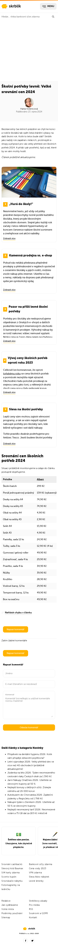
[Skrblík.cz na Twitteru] (32, 940)
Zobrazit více (9, 238)
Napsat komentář (15, 629)
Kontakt (33, 917)
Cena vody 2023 (37, 868)
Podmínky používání (11, 913)
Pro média (34, 905)
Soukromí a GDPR (38, 913)
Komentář (9, 694)
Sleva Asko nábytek (39, 877)
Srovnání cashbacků (11, 864)
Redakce (5, 901)
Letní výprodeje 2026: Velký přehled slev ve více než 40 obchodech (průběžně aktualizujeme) (30, 765)
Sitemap (5, 917)
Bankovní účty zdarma (40, 864)
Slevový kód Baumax (12, 868)
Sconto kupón (8, 877)
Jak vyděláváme (9, 905)
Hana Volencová (29, 108)
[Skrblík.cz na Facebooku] (25, 940)
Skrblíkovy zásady (38, 901)
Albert (40, 479)
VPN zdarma (35, 873)
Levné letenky (36, 881)
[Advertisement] (29, 51)
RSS (31, 909)
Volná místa (7, 909)
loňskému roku (12, 373)
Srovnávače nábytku (12, 881)
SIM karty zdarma (10, 873)
